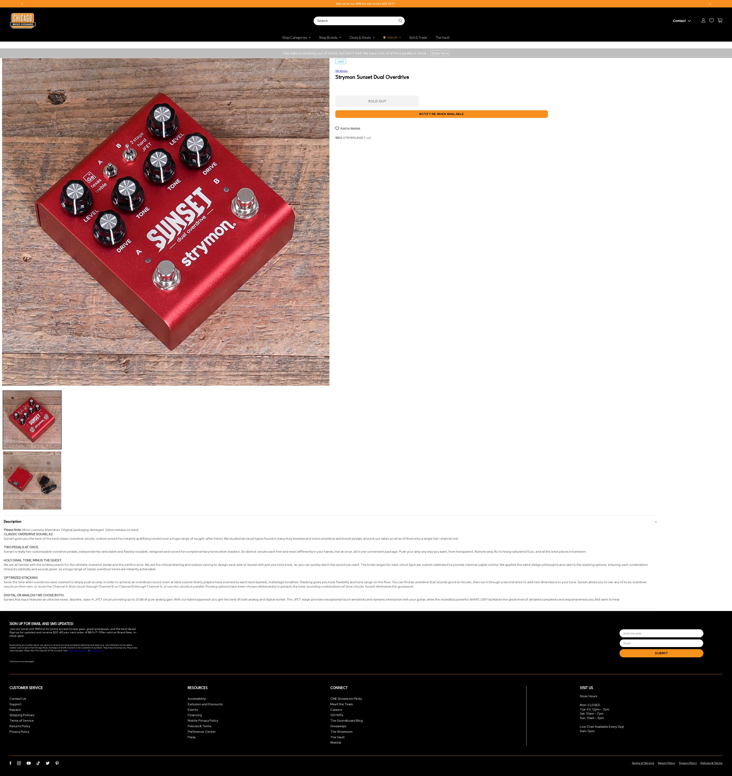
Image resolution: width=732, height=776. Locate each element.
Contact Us (18, 699)
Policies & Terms (199, 726)
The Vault (337, 737)
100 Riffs (336, 715)
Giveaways (338, 726)
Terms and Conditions (78, 650)
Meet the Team (341, 704)
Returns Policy (20, 726)
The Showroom (341, 732)
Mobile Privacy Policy (203, 721)
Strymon (341, 71)
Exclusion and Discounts (205, 704)
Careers (336, 710)
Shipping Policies (22, 715)
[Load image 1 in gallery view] (32, 420)
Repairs (15, 710)
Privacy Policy (96, 650)
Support (16, 704)
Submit (661, 653)
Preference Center (202, 732)
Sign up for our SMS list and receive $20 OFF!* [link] (366, 3)
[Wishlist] (711, 20)
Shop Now (440, 53)
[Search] (400, 21)
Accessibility (197, 699)
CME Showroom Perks (346, 699)
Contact (679, 21)
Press (192, 737)
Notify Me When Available (441, 114)
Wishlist (335, 743)
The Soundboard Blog (346, 721)
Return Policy (666, 763)
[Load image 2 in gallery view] (32, 480)
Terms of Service (22, 721)
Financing (195, 715)
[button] (330, 522)
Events (193, 710)
